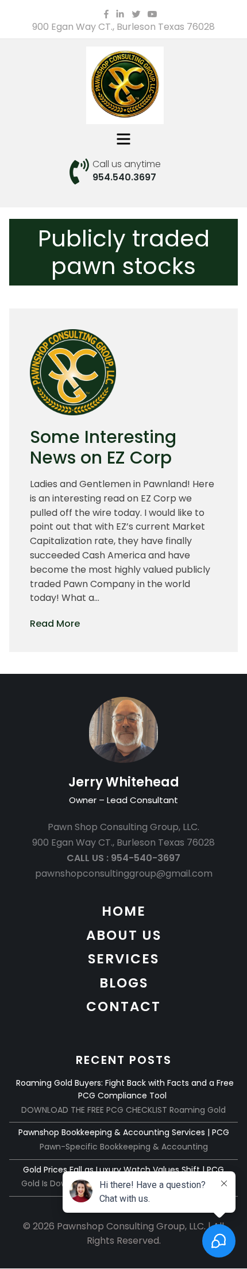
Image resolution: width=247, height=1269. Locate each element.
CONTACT (123, 1006)
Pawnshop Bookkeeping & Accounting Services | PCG (123, 1132)
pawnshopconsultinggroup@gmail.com (124, 873)
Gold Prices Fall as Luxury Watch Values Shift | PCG (123, 1169)
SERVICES (123, 959)
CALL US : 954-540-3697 (123, 858)
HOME (124, 911)
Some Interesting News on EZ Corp (103, 447)
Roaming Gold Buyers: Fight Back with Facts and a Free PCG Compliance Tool (125, 1089)
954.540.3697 (124, 177)
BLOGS (123, 983)
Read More (55, 623)
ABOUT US (123, 935)
